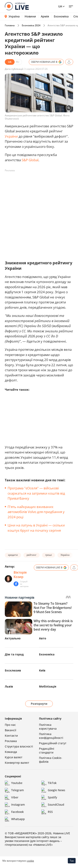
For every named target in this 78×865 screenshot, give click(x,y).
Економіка (61, 16)
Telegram (17, 790)
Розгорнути (39, 704)
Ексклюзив (13, 670)
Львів (9, 686)
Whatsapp (18, 819)
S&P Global (30, 160)
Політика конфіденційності (51, 736)
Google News (56, 790)
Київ (42, 670)
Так (72, 860)
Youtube (16, 783)
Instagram (18, 804)
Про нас (10, 725)
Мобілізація (47, 686)
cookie (30, 860)
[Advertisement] (39, 213)
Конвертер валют (17, 763)
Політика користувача (48, 726)
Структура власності (19, 746)
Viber (14, 797)
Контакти (11, 735)
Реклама (11, 741)
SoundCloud (56, 804)
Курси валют (13, 757)
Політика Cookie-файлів (50, 760)
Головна (10, 25)
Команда (11, 752)
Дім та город (14, 654)
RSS (50, 812)
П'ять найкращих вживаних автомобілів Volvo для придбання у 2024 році (36, 511)
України (11, 136)
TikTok (52, 783)
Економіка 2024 (31, 25)
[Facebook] (16, 583)
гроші (48, 555)
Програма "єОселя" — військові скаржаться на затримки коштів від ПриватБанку (36, 493)
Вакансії (10, 730)
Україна (14, 16)
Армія (45, 16)
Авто (42, 638)
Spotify (52, 797)
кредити (13, 555)
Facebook (17, 812)
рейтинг (31, 555)
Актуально (13, 638)
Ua (60, 6)
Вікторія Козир (20, 574)
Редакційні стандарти (46, 750)
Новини (30, 16)
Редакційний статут (52, 743)
